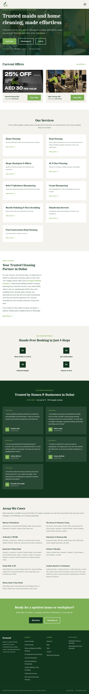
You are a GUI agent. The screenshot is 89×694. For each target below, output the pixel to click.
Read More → (8, 316)
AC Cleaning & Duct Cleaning (33, 654)
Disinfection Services (31, 673)
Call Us (40, 41)
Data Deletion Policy (81, 690)
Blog (48, 645)
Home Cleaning (29, 641)
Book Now (9, 41)
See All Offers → (81, 64)
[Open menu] (84, 4)
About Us (49, 641)
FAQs (48, 648)
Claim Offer (34, 98)
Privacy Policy (70, 690)
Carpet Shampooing (31, 658)
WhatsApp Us (26, 41)
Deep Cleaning (29, 645)
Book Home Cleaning (53, 655)
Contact (49, 652)
